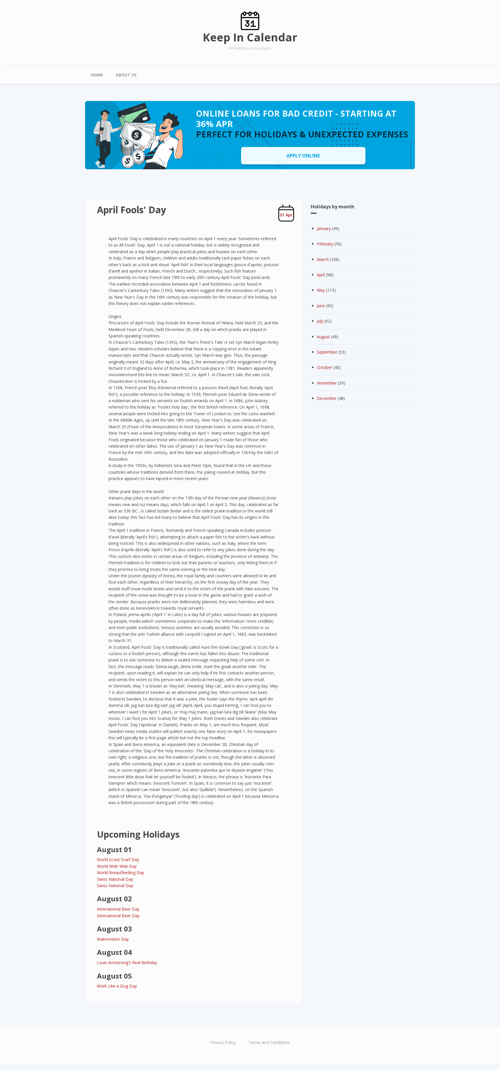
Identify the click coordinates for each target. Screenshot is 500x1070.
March (323, 259)
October (324, 367)
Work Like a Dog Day (117, 986)
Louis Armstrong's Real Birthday (127, 962)
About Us (126, 75)
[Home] (250, 20)
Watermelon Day (113, 939)
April (321, 274)
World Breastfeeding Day (120, 872)
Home (97, 75)
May (321, 290)
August (323, 336)
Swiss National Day (115, 879)
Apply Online (303, 155)
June (321, 305)
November (327, 383)
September (327, 352)
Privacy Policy (223, 1042)
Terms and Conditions (269, 1042)
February (325, 244)
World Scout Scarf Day (118, 859)
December (327, 398)
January (324, 228)
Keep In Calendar (250, 37)
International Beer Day (118, 909)
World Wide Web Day (117, 866)
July (320, 321)
